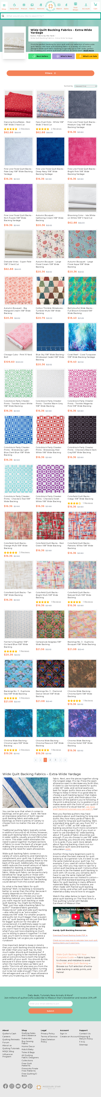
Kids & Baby (28, 1049)
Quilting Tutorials (10, 1048)
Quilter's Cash (9, 1033)
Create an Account (69, 1036)
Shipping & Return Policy (86, 1037)
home (33, 36)
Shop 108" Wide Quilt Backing (72, 963)
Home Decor (28, 1046)
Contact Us (85, 1033)
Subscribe (27, 1038)
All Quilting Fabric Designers (30, 1056)
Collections (27, 1060)
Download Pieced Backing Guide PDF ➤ (70, 935)
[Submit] (4, 16)
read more (88, 51)
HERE (68, 849)
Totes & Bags (28, 1052)
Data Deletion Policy (48, 1040)
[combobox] (50, 16)
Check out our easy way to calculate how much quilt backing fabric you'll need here (75, 941)
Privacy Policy (48, 1033)
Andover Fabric (19, 86)
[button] (4, 6)
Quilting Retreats (10, 1039)
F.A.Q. (82, 1042)
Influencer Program (7, 1055)
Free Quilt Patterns (27, 1064)
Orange (15, 228)
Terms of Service (49, 1036)
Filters (48, 73)
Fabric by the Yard (45, 36)
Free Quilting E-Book (30, 1075)
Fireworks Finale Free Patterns (30, 1069)
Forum (5, 1042)
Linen (13, 320)
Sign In (63, 1033)
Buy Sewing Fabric (27, 1042)
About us (7, 1045)
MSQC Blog (8, 1051)
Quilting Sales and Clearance (29, 1034)
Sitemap (83, 1044)
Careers (6, 1036)
